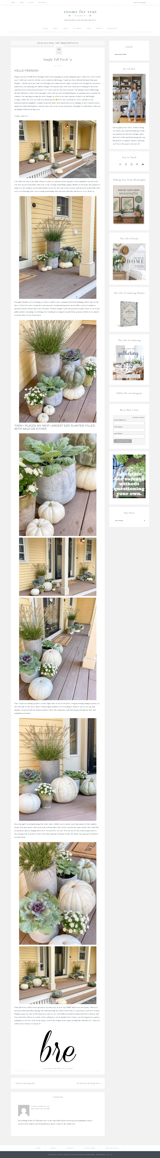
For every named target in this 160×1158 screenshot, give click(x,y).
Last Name (118, 433)
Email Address (120, 420)
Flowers (69, 1068)
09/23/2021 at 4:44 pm (40, 1108)
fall (64, 1068)
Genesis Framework (87, 1154)
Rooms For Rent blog (80, 15)
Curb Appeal (57, 1068)
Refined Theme (69, 1154)
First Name (118, 427)
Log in (109, 1154)
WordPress (100, 1154)
